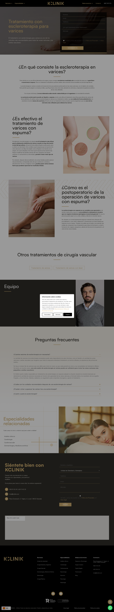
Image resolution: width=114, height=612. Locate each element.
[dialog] (57, 306)
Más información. (59, 308)
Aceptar (68, 314)
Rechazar (58, 314)
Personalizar (47, 314)
